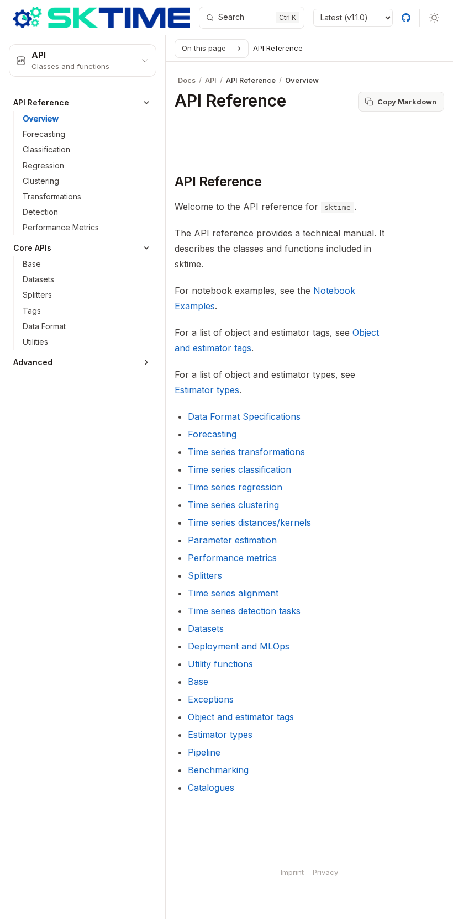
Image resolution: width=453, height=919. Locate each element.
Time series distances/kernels (249, 522)
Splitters (205, 575)
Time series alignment (233, 593)
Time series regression (235, 487)
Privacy (325, 872)
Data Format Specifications (244, 416)
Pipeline (204, 752)
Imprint (292, 872)
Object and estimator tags (241, 716)
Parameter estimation (232, 540)
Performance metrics (232, 557)
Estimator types (220, 734)
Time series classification (239, 469)
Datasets (206, 628)
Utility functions (220, 663)
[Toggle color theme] (434, 18)
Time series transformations (246, 451)
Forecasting (212, 434)
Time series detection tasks (244, 610)
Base (198, 681)
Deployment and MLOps (238, 646)
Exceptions (211, 699)
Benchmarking (218, 769)
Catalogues (211, 787)
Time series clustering (233, 504)
